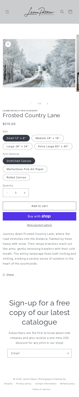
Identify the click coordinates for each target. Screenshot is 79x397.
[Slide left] (31, 104)
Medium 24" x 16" (47, 138)
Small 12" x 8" (16, 138)
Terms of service (41, 389)
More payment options (39, 225)
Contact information (46, 383)
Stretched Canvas (19, 160)
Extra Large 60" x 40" (53, 146)
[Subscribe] (67, 353)
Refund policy (67, 383)
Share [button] (10, 274)
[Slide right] (48, 104)
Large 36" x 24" (18, 146)
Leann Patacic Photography (38, 379)
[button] (7, 12)
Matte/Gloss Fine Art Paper (25, 169)
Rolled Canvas (16, 177)
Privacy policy (23, 383)
